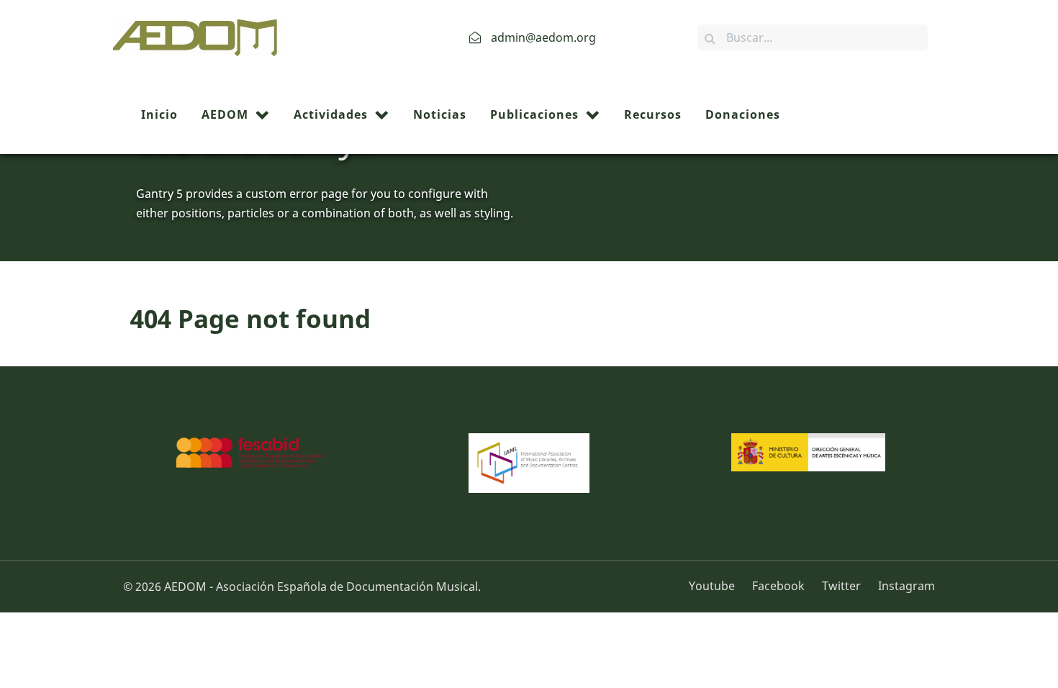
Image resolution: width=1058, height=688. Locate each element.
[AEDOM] (199, 35)
